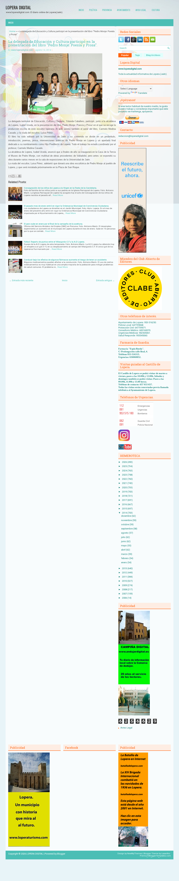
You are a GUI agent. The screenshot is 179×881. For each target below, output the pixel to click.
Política (93, 10)
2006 (124, 598)
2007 (124, 593)
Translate (142, 93)
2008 (124, 589)
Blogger (61, 853)
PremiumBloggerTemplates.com (155, 856)
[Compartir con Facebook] (20, 176)
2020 (124, 487)
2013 (124, 568)
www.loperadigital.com (22, 50)
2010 (124, 581)
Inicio (81, 10)
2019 (124, 491)
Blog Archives (153, 55)
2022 (124, 479)
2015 (124, 508)
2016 (124, 504)
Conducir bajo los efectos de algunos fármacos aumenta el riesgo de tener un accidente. (65, 260)
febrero (125, 558)
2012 (124, 572)
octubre (125, 524)
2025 (124, 466)
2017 (124, 500)
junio (124, 541)
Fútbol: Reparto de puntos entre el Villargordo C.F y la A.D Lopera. (54, 242)
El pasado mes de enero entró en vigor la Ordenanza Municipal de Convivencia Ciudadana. (66, 206)
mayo (124, 545)
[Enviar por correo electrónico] (10, 176)
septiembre (127, 528)
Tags (137, 55)
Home (12, 31)
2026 (124, 462)
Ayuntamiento (123, 10)
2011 (124, 576)
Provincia (107, 10)
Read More (58, 195)
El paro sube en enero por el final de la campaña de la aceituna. (53, 224)
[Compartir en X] (16, 176)
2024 (124, 470)
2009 (124, 585)
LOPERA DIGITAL (18, 7)
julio (123, 537)
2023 (124, 474)
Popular (125, 55)
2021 (124, 483)
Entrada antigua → (105, 280)
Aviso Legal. (140, 10)
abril (123, 549)
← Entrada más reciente (21, 280)
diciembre (126, 516)
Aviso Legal (126, 727)
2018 (124, 496)
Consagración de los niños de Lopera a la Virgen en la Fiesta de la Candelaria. (60, 188)
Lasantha (166, 853)
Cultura (156, 10)
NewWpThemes (134, 853)
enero (124, 562)
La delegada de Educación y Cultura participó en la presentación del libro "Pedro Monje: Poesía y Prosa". (52, 43)
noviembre (126, 520)
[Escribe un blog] (13, 176)
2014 (124, 512)
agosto (125, 532)
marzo (124, 554)
